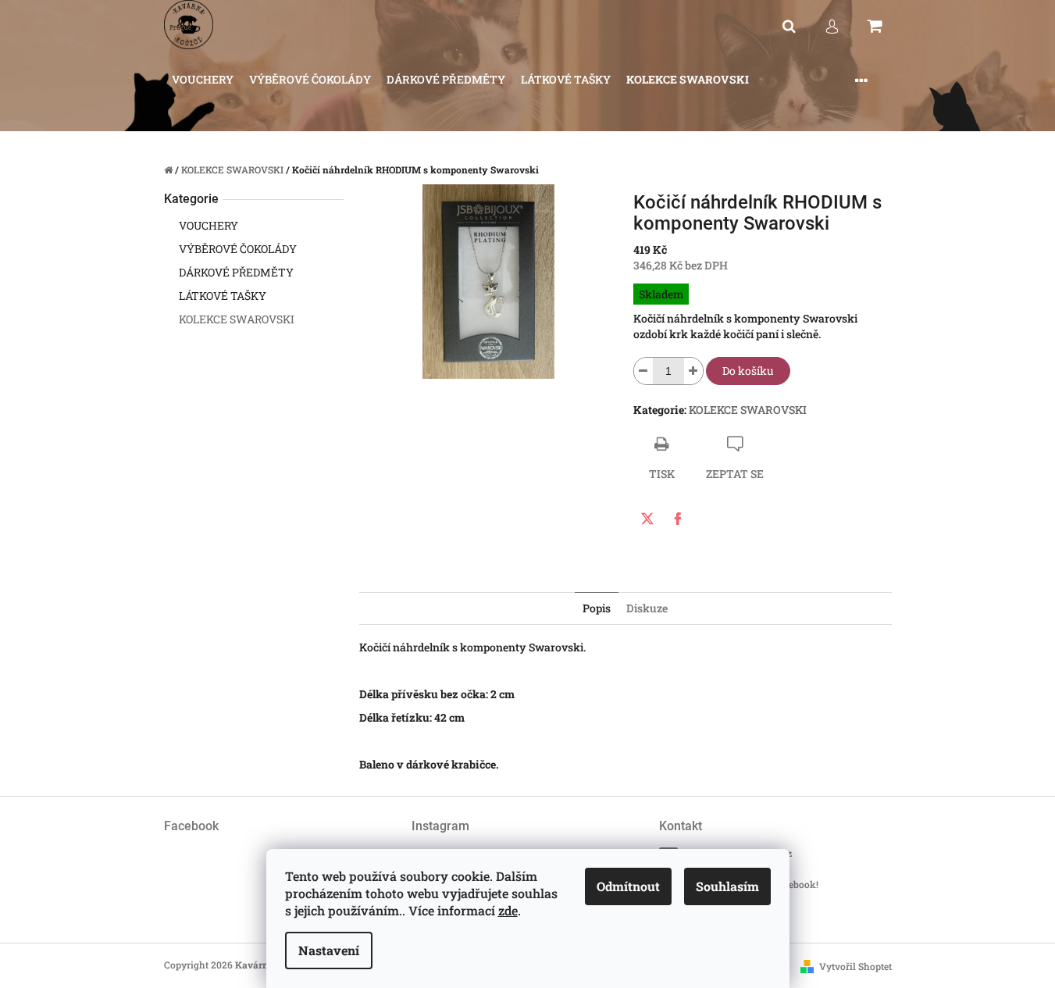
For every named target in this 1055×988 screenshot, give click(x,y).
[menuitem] (202, 80)
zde (508, 910)
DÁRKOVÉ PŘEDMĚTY (236, 272)
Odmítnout (628, 886)
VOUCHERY (208, 225)
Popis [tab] (597, 608)
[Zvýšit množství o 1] (693, 371)
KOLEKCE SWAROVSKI (236, 319)
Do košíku (748, 370)
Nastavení (328, 950)
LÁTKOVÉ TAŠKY (222, 295)
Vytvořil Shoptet (855, 966)
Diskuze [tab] (647, 608)
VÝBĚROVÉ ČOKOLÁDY (238, 248)
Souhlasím (727, 886)
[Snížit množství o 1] (643, 371)
